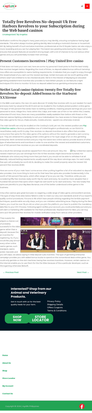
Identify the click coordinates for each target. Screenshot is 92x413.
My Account (7, 386)
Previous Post (11, 272)
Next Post (83, 272)
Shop (4, 370)
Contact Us (7, 393)
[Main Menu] (87, 6)
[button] (17, 318)
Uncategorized (8, 34)
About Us (6, 363)
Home (5, 355)
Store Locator (8, 378)
